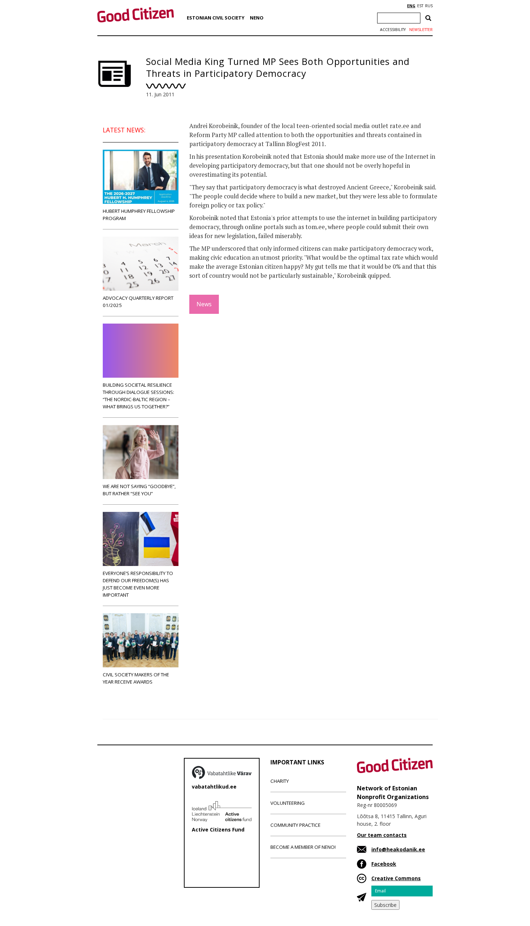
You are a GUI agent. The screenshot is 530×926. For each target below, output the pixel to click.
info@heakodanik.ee (398, 849)
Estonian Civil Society (215, 17)
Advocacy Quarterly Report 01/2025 (138, 301)
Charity (279, 781)
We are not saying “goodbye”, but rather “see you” (139, 490)
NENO (257, 17)
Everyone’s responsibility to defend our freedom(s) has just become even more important (138, 584)
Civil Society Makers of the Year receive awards (136, 678)
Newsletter (421, 29)
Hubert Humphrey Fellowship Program (139, 214)
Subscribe (385, 904)
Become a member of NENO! (303, 847)
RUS (429, 5)
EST (420, 5)
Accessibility (393, 29)
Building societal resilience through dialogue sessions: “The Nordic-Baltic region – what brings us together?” (138, 396)
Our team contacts (382, 834)
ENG (411, 5)
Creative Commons (396, 878)
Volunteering (287, 803)
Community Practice (295, 825)
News (204, 304)
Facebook (383, 863)
